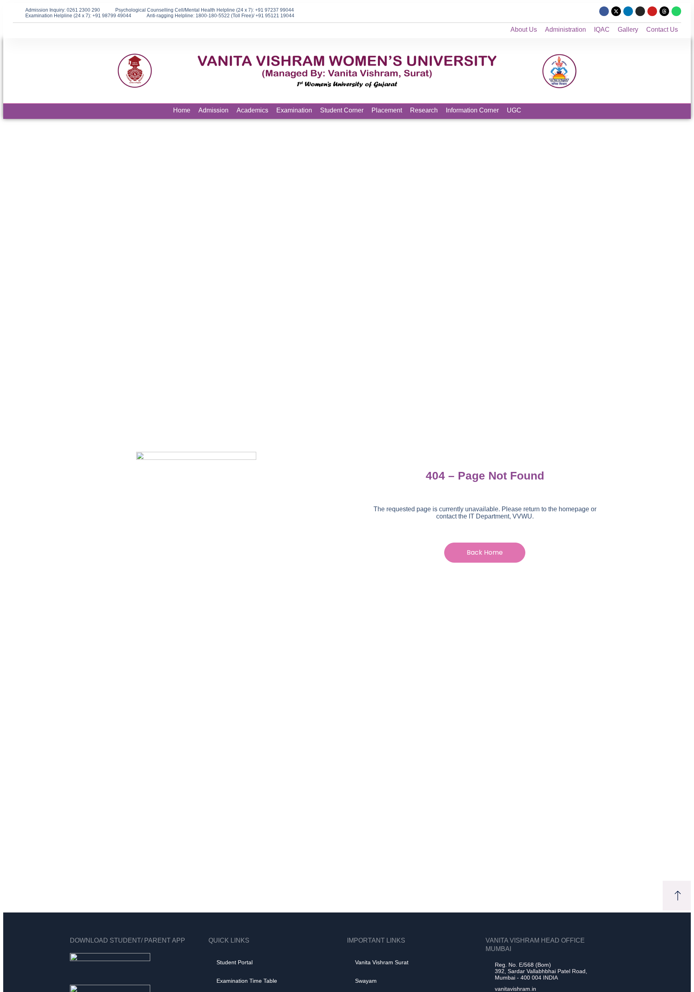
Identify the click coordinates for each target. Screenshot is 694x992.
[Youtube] (652, 11)
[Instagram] (640, 11)
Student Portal (234, 962)
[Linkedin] (628, 11)
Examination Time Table (246, 981)
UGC (514, 110)
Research (424, 110)
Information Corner (472, 110)
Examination (294, 110)
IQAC (602, 29)
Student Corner (341, 110)
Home (181, 110)
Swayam (366, 981)
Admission (213, 110)
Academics (252, 110)
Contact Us (662, 29)
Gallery (628, 29)
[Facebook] (604, 11)
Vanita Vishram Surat (381, 962)
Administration (565, 29)
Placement (386, 110)
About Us (523, 29)
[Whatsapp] (676, 11)
